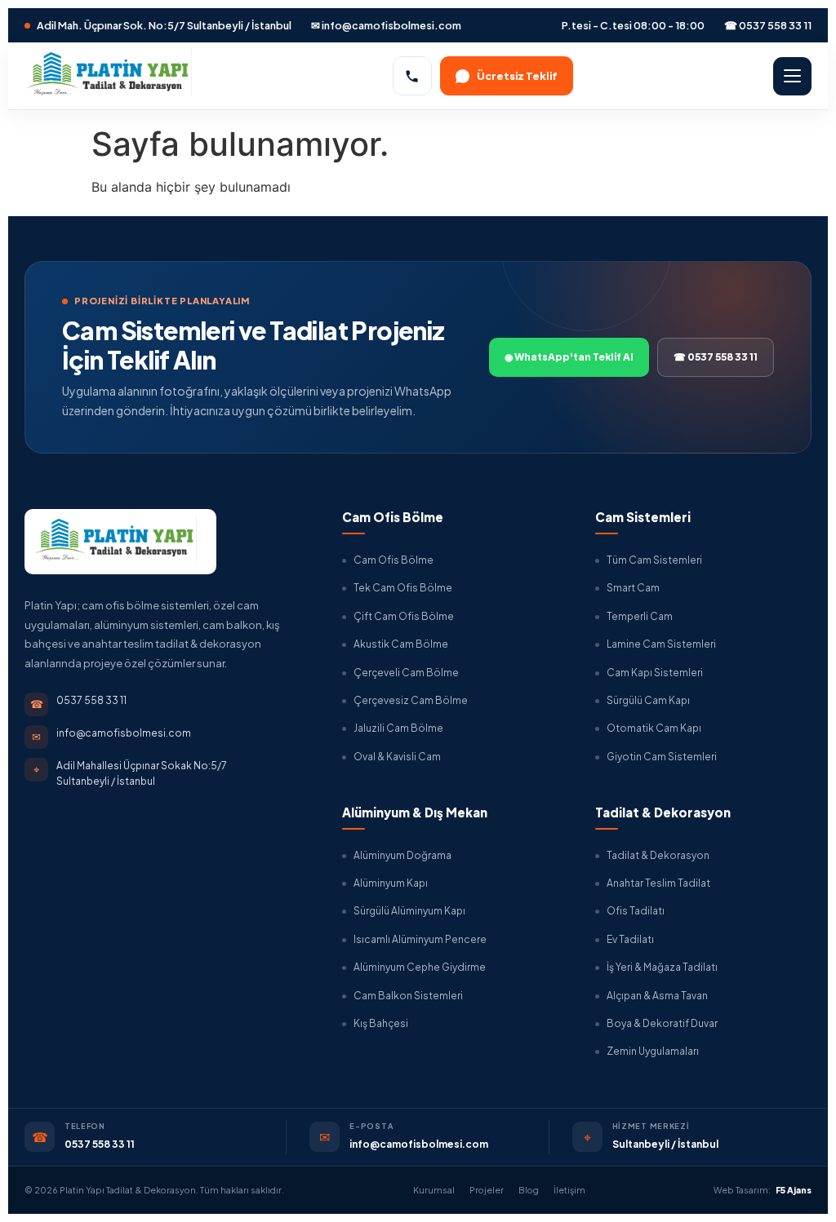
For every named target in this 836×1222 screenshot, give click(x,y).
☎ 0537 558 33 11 (768, 25)
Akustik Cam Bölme (401, 644)
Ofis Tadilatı (636, 911)
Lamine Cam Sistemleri (661, 644)
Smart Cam (633, 588)
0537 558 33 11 (99, 1144)
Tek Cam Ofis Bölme (403, 588)
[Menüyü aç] (792, 76)
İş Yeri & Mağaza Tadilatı (662, 967)
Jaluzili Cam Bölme (398, 728)
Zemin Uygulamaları (653, 1051)
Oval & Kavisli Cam (397, 756)
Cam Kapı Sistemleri (655, 672)
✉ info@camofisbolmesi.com (386, 25)
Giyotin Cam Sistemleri (662, 756)
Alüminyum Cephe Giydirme (420, 967)
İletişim (569, 1189)
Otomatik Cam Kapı (654, 728)
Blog (528, 1189)
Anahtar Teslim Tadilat (658, 883)
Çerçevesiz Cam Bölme (411, 700)
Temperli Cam (640, 616)
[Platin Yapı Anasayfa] (108, 75)
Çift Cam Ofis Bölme (404, 616)
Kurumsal (434, 1189)
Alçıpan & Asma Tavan (657, 996)
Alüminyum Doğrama (402, 855)
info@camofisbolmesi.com (418, 1144)
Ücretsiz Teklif (517, 75)
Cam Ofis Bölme (394, 560)
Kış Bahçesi (381, 1023)
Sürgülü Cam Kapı (648, 700)
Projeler (486, 1189)
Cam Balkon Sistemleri (408, 996)
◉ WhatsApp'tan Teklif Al (569, 357)
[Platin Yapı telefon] (412, 75)
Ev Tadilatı (630, 939)
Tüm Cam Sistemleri (654, 560)
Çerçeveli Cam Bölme (406, 672)
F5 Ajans (794, 1189)
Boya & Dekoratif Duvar (662, 1023)
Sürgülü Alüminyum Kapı (409, 911)
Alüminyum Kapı (391, 883)
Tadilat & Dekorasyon (658, 855)
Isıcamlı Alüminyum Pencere (420, 939)
